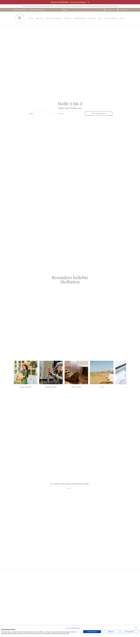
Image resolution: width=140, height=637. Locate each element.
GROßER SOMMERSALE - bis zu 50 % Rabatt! (68, 2)
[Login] (118, 10)
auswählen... (61, 113)
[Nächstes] (72, 392)
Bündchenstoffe (51, 387)
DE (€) (124, 9)
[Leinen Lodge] (19, 18)
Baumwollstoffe (25, 387)
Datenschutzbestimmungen (73, 628)
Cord (102, 387)
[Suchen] (104, 9)
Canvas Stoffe (76, 387)
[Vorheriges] (68, 392)
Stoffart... (31, 113)
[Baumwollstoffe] (25, 372)
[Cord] (102, 372)
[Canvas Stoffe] (76, 372)
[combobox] (82, 9)
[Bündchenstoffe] (51, 372)
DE (121, 9)
